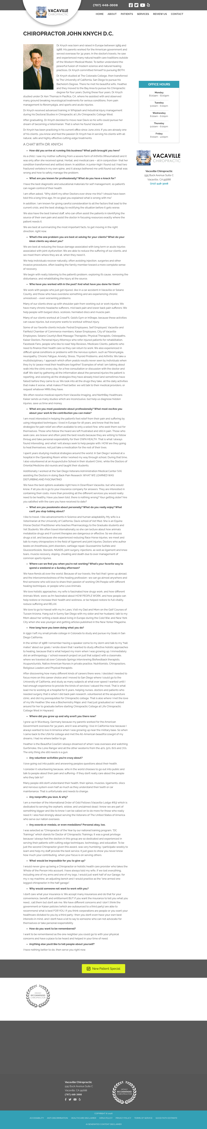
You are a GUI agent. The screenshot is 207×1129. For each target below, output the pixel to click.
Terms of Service (143, 1118)
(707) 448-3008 (105, 5)
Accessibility (37, 1118)
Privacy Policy (123, 1118)
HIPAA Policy (105, 1118)
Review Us (160, 13)
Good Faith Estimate (166, 1118)
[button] (173, 5)
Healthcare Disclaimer (83, 1118)
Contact (177, 13)
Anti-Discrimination (57, 1118)
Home (100, 13)
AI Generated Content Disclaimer (104, 1124)
